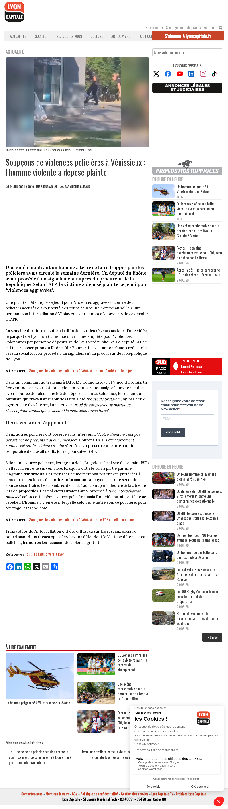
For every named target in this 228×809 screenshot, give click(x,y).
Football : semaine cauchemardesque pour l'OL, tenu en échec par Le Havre (199, 253)
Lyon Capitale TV (162, 794)
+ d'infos (212, 637)
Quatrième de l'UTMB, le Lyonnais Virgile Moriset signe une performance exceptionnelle (199, 496)
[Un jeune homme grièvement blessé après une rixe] (163, 478)
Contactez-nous (32, 794)
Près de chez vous (68, 36)
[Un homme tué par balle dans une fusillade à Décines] (163, 556)
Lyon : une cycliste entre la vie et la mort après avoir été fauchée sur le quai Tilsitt (114, 754)
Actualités (18, 36)
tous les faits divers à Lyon (45, 554)
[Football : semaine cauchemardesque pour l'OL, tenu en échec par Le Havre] (96, 731)
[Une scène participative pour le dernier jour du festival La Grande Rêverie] (96, 702)
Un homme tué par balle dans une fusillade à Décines (197, 555)
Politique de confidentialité (99, 794)
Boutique (209, 27)
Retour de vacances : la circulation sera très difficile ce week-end (198, 618)
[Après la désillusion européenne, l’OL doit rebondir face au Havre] (163, 275)
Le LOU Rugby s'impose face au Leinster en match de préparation (198, 596)
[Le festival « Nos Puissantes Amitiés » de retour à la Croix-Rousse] (163, 573)
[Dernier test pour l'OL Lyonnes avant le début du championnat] (163, 540)
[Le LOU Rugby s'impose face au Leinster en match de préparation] (163, 595)
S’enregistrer (175, 27)
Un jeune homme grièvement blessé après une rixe (196, 476)
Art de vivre (120, 36)
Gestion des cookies (134, 794)
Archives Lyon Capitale (191, 794)
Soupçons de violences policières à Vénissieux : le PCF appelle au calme (81, 519)
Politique (145, 36)
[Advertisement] (77, 225)
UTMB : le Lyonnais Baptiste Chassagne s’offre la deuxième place (197, 518)
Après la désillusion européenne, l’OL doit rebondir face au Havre (198, 272)
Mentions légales (57, 794)
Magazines (194, 27)
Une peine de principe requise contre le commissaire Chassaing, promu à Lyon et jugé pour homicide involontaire (40, 757)
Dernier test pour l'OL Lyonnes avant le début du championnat (198, 538)
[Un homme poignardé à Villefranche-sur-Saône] (40, 697)
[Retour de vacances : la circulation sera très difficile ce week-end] (163, 618)
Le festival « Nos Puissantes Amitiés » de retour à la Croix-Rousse (198, 574)
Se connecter (154, 27)
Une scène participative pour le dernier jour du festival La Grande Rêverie (198, 230)
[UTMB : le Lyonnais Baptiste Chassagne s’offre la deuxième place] (163, 516)
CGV (74, 794)
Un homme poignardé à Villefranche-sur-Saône (38, 702)
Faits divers (36, 742)
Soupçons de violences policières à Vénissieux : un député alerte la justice (83, 370)
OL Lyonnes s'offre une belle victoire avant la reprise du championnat (195, 208)
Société (40, 36)
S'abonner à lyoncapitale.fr (188, 35)
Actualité (24, 742)
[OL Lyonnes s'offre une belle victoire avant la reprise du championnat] (96, 673)
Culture (97, 36)
